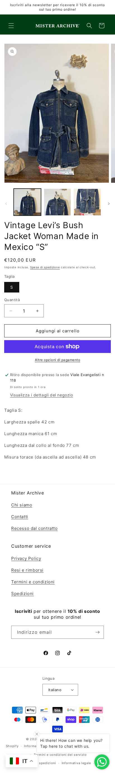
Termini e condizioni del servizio (60, 755)
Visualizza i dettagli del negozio (41, 395)
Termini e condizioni (33, 581)
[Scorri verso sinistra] (6, 204)
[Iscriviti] (97, 632)
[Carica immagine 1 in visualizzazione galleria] (27, 202)
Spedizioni (22, 593)
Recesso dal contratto (34, 528)
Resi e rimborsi (27, 570)
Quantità (12, 300)
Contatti (19, 516)
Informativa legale (76, 763)
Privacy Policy (26, 558)
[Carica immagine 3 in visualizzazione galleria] (87, 202)
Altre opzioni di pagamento (57, 360)
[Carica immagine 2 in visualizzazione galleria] (57, 202)
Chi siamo (21, 505)
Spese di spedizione (45, 267)
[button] (11, 26)
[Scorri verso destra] (109, 204)
